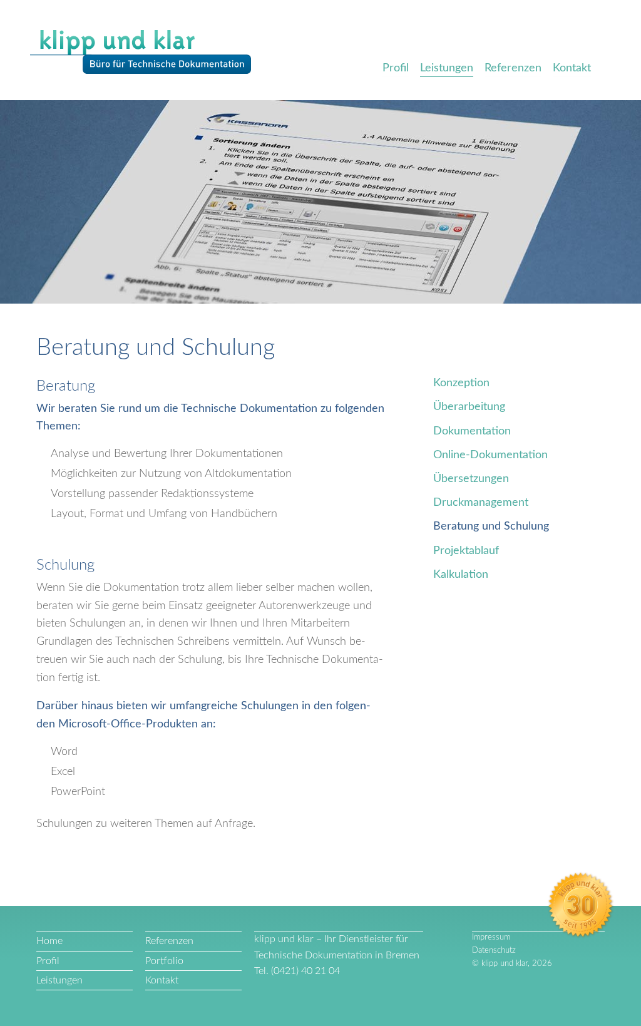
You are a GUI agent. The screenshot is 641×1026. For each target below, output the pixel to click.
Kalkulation (460, 574)
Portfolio (164, 961)
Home (49, 941)
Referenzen (513, 68)
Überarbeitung (469, 407)
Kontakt (572, 68)
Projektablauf (466, 551)
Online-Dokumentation (490, 455)
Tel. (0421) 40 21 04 (297, 971)
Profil (395, 68)
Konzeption (461, 383)
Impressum (491, 937)
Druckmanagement (480, 502)
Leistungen (446, 68)
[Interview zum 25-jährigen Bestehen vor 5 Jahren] (581, 905)
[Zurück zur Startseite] (140, 52)
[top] (38, 892)
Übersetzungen (471, 479)
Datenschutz (494, 950)
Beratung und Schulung (491, 526)
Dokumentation (472, 431)
